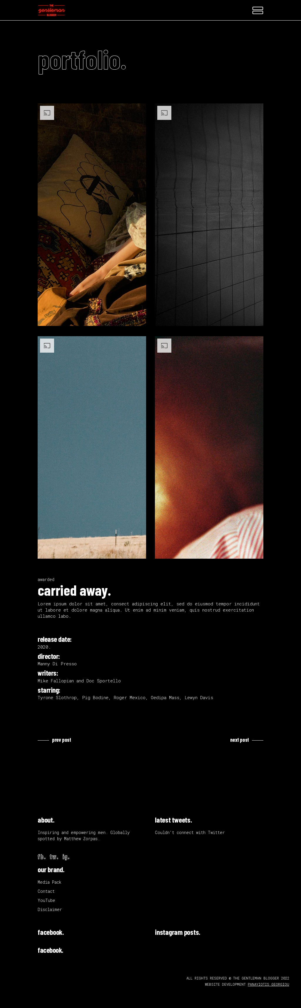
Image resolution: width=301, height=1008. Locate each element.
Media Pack (49, 882)
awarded (46, 579)
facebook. (51, 931)
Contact (46, 891)
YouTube (46, 900)
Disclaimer (50, 909)
